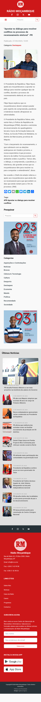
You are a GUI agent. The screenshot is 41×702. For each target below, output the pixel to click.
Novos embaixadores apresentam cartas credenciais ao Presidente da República (25, 414)
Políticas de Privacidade (20, 689)
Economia (8, 289)
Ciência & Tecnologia (12, 274)
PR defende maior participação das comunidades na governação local (25, 456)
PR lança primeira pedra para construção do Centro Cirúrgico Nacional (24, 512)
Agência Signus (22, 690)
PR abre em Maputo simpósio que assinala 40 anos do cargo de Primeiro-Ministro (25, 401)
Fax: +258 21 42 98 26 (11, 571)
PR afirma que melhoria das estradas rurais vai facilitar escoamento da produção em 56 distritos (24, 428)
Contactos (7, 607)
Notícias (7, 267)
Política (7, 297)
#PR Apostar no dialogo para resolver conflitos (19, 201)
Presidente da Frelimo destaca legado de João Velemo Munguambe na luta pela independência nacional (24, 484)
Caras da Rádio (9, 594)
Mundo (6, 293)
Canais (6, 598)
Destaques (16, 45)
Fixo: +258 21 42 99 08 (11, 566)
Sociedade (8, 305)
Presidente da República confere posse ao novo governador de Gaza (25, 470)
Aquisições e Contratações (15, 263)
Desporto (7, 281)
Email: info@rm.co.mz (11, 562)
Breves (7, 270)
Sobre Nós (7, 585)
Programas (7, 603)
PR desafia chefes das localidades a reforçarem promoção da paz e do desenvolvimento (25, 498)
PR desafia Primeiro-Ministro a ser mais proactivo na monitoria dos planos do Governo (20, 389)
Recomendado (10, 301)
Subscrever (20, 646)
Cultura (7, 278)
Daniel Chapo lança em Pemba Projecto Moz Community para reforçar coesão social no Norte (24, 443)
